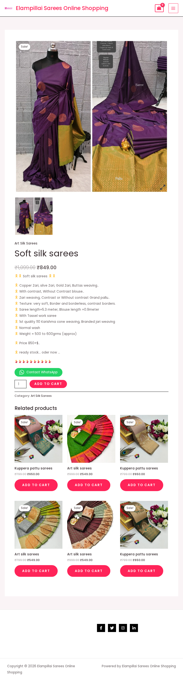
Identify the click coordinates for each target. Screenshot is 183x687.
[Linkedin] (134, 628)
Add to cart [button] (36, 485)
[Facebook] (101, 628)
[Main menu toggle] (173, 8)
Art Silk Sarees (26, 243)
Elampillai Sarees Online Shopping (62, 8)
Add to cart (48, 384)
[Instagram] (123, 628)
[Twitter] (112, 628)
